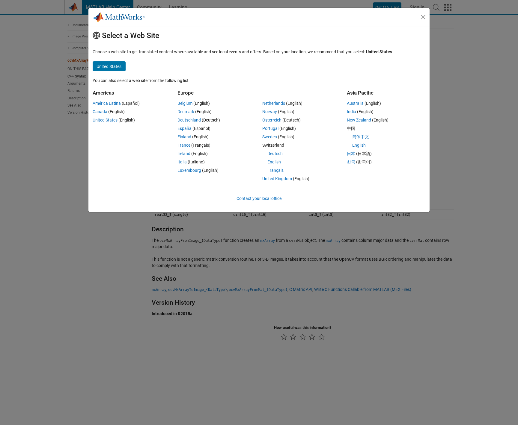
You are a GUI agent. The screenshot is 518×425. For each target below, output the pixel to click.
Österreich (271, 120)
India (351, 111)
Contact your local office (259, 198)
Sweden (269, 136)
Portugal (270, 128)
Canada (100, 111)
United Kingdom (277, 178)
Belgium (184, 103)
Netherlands (273, 103)
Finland (184, 136)
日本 (351, 153)
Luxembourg (189, 170)
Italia (182, 162)
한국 (351, 162)
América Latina (107, 103)
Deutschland (189, 120)
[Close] (423, 17)
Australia (355, 103)
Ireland (183, 153)
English (274, 162)
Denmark (185, 111)
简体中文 (360, 136)
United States (105, 120)
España (184, 128)
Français (275, 170)
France (183, 145)
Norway (269, 111)
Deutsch (275, 153)
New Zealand (359, 120)
